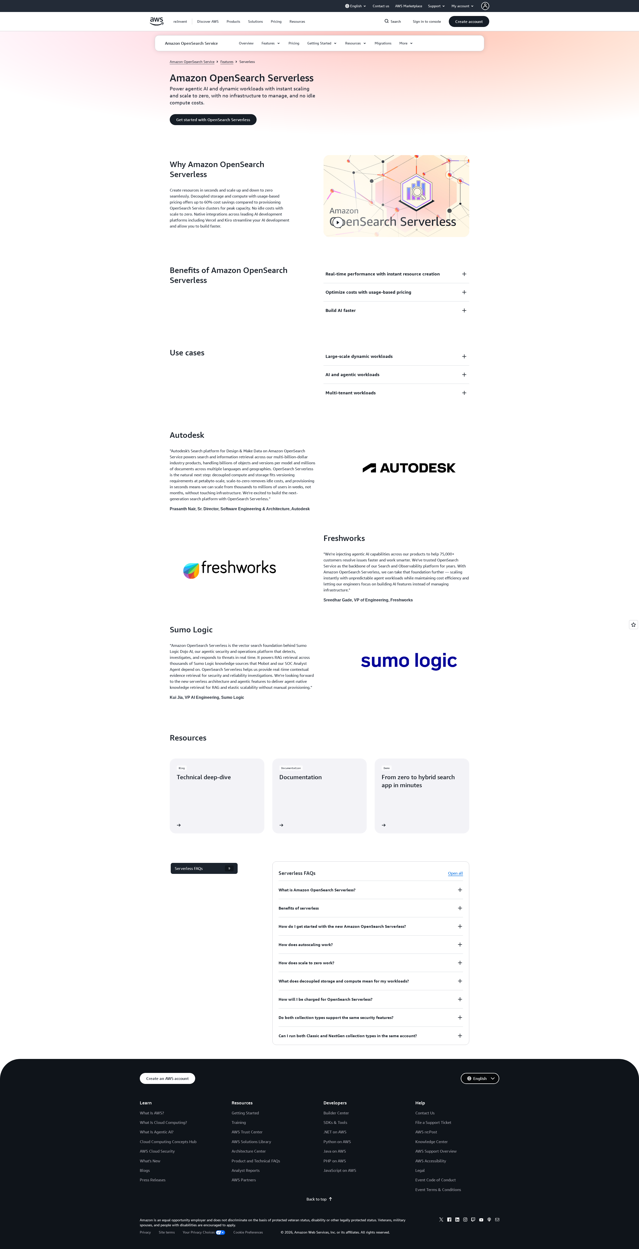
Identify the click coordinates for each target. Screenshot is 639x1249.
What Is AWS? (152, 1112)
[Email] (497, 1220)
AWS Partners (244, 1179)
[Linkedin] (457, 1220)
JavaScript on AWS (339, 1170)
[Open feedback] (633, 624)
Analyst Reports (246, 1170)
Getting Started (245, 1112)
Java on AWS (334, 1151)
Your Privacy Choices (199, 1232)
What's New (150, 1160)
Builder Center (336, 1112)
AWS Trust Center (247, 1131)
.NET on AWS (334, 1131)
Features (226, 61)
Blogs (145, 1170)
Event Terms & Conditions (438, 1189)
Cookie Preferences (248, 1232)
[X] (441, 1220)
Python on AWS (337, 1141)
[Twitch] (473, 1220)
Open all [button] (455, 873)
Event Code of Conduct (435, 1179)
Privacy (145, 1232)
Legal (420, 1170)
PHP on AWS (334, 1160)
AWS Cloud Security (157, 1151)
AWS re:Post (426, 1131)
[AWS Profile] (485, 6)
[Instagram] (465, 1220)
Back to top (316, 1199)
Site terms (167, 1232)
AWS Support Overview (436, 1151)
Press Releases (152, 1179)
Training (239, 1122)
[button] (208, 21)
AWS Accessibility (430, 1160)
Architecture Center (249, 1151)
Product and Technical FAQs (256, 1160)
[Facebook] (449, 1220)
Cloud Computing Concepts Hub (168, 1141)
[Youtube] (481, 1220)
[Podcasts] (489, 1220)
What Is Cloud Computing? (163, 1122)
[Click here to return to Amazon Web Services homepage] (156, 24)
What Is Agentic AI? (156, 1131)
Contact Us (425, 1112)
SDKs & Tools (335, 1122)
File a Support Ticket (433, 1122)
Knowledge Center (431, 1141)
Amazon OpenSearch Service (192, 61)
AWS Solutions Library (251, 1141)
